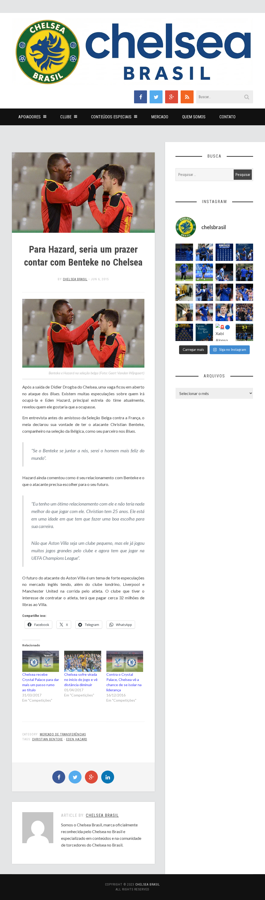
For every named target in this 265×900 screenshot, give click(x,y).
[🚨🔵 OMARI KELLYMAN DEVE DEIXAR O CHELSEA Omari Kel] (204, 272)
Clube (65, 116)
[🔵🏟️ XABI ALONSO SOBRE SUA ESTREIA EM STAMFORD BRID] (244, 312)
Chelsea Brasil (75, 279)
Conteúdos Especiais (111, 116)
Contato (227, 116)
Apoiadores (29, 116)
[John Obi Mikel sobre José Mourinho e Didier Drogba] (184, 292)
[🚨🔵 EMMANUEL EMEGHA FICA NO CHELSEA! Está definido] (184, 272)
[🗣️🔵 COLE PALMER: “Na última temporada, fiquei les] (224, 312)
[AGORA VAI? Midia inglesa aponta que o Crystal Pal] (184, 252)
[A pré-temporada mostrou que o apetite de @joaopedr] (204, 332)
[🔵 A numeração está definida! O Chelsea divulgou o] (224, 252)
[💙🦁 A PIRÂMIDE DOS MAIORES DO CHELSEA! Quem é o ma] (184, 332)
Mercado (159, 116)
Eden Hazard (76, 739)
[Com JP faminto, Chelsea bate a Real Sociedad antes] (244, 332)
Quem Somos (193, 116)
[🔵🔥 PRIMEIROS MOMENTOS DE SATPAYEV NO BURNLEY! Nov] (184, 312)
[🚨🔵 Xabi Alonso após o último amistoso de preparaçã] (224, 332)
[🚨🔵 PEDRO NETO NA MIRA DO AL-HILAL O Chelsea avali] (204, 312)
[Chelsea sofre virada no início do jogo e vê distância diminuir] (82, 661)
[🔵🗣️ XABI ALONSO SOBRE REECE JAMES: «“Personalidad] (244, 292)
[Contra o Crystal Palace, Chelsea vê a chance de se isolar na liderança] (124, 661)
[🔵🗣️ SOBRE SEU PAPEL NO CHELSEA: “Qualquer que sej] (244, 252)
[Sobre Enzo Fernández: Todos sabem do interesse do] (224, 272)
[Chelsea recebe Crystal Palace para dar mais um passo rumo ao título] (40, 661)
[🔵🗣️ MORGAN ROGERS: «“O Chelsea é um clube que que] (204, 292)
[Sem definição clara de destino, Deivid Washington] (204, 252)
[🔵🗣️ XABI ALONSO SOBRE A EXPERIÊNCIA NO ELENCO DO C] (244, 272)
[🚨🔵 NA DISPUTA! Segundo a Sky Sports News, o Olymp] (224, 292)
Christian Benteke (47, 739)
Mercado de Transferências (63, 734)
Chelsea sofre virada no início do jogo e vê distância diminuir (81, 679)
